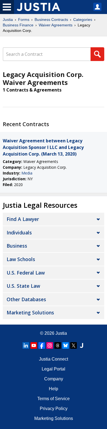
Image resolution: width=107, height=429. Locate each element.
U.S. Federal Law (26, 272)
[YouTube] (33, 345)
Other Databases (26, 299)
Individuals (19, 232)
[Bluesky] (65, 345)
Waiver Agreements (55, 25)
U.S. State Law (23, 286)
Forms (23, 19)
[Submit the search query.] (97, 54)
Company (53, 379)
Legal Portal (53, 369)
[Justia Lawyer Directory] (81, 345)
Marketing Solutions (30, 312)
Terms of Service (53, 398)
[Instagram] (49, 345)
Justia (8, 19)
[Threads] (57, 345)
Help (53, 388)
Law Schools (21, 259)
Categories (82, 19)
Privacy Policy (53, 408)
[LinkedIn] (25, 345)
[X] (73, 345)
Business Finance (18, 25)
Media (26, 173)
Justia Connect (53, 359)
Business (17, 245)
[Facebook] (41, 345)
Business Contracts (51, 19)
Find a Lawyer (23, 219)
